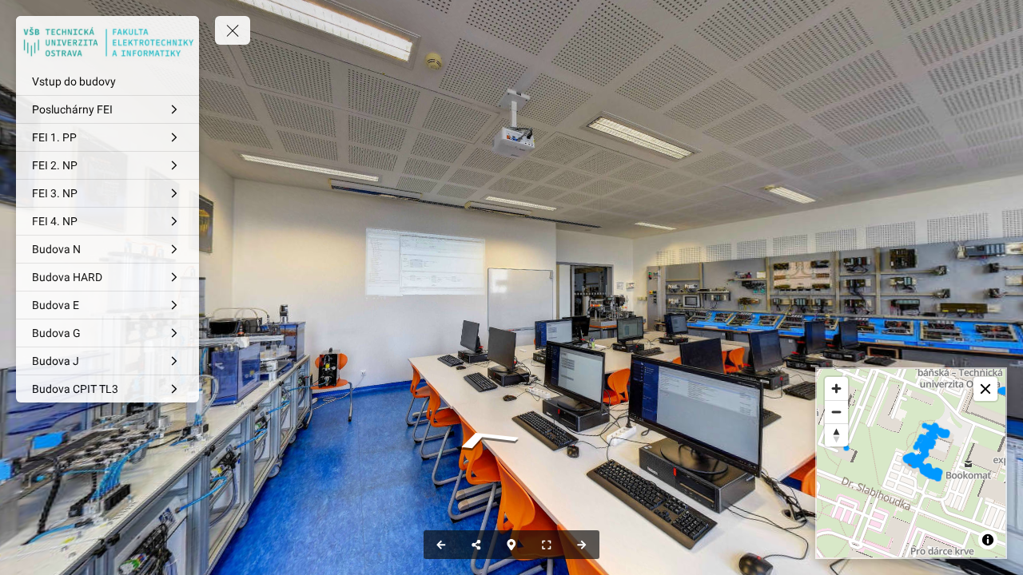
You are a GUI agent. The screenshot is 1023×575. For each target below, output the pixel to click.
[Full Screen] (546, 544)
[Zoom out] (836, 411)
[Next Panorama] (581, 544)
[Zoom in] (836, 388)
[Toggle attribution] (987, 539)
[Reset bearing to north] (836, 434)
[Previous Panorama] (441, 544)
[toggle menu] (232, 30)
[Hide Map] (511, 544)
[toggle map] (985, 389)
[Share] (476, 544)
